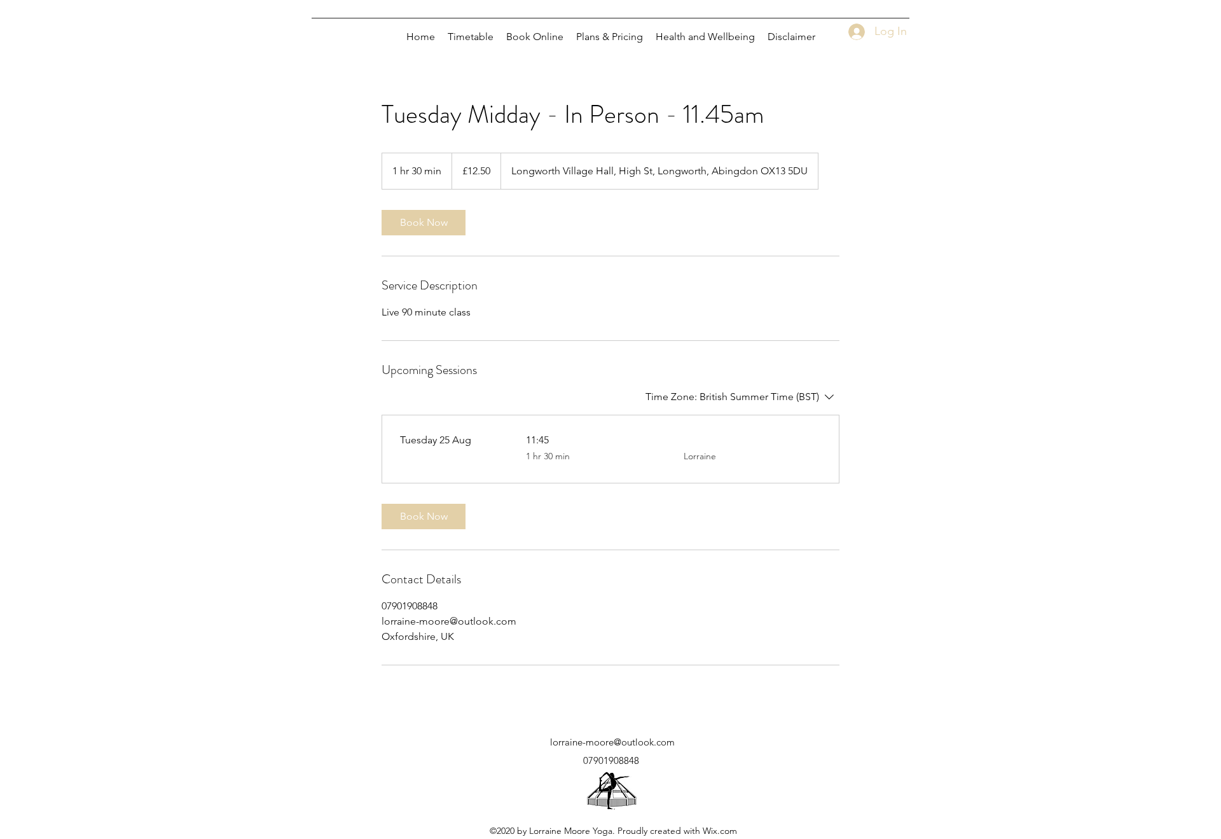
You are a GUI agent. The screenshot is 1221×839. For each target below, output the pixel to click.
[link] (424, 222)
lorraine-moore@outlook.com (612, 742)
